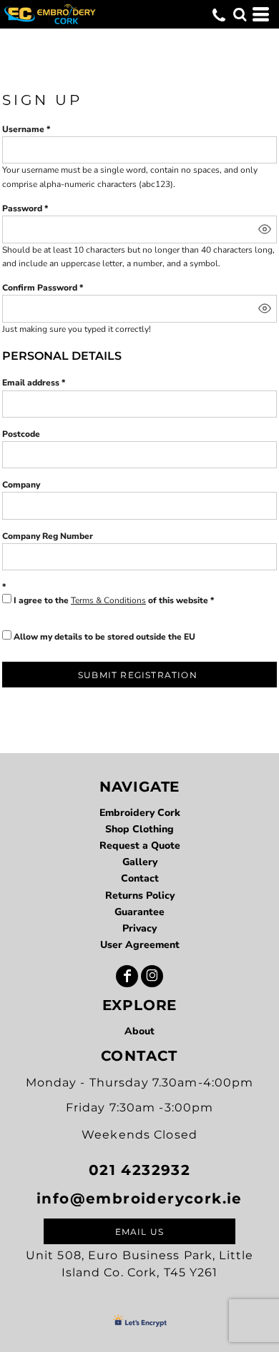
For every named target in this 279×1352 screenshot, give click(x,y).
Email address (30, 382)
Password (22, 208)
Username (23, 129)
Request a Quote (139, 845)
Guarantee (139, 912)
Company (21, 484)
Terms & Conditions (108, 600)
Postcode (21, 434)
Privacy (139, 928)
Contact (140, 878)
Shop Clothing (139, 829)
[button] (239, 14)
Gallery (139, 862)
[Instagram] (152, 976)
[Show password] (264, 229)
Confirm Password (39, 287)
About (139, 1031)
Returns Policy (140, 895)
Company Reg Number (47, 536)
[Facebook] (127, 976)
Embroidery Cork (139, 812)
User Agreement (140, 945)
